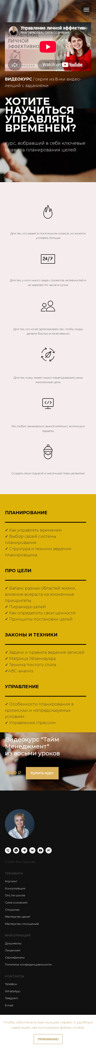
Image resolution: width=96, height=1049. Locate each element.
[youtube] (40, 850)
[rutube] (49, 850)
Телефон (11, 984)
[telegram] (24, 850)
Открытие (12, 909)
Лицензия (12, 950)
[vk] (32, 850)
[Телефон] (8, 850)
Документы (13, 943)
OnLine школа (15, 895)
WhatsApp (12, 991)
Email (9, 1005)
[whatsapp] (16, 850)
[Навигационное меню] (86, 9)
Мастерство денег (17, 916)
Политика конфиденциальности (28, 964)
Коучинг (11, 881)
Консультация (15, 888)
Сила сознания (16, 902)
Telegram (11, 998)
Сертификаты (15, 957)
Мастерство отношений (22, 924)
